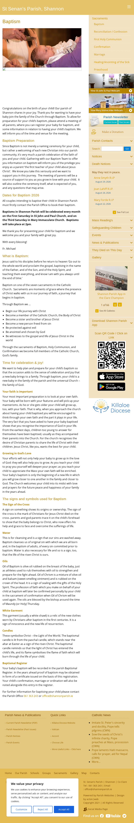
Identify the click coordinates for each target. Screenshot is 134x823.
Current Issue (110, 122)
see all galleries (107, 311)
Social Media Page (97, 809)
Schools (34, 773)
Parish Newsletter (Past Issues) (21, 729)
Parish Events (12, 743)
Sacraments (100, 18)
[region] (42, 797)
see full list (123, 212)
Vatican (55, 729)
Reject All (43, 809)
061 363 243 (31, 696)
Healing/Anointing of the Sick (111, 62)
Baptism (99, 24)
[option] (111, 283)
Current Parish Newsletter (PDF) (21, 723)
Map (84, 773)
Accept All (64, 809)
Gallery (74, 773)
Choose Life (57, 743)
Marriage (99, 54)
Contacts (95, 773)
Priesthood (101, 69)
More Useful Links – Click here (66, 749)
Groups (46, 773)
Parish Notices (13, 736)
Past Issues (124, 122)
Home (8, 773)
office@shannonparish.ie (57, 696)
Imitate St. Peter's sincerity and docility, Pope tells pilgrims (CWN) (108, 726)
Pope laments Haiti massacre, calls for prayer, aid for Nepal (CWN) (110, 754)
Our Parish (21, 773)
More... (96, 762)
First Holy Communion (108, 39)
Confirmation (102, 47)
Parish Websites (105, 795)
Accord (55, 736)
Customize (21, 809)
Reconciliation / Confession (110, 31)
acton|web (93, 799)
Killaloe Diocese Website (63, 723)
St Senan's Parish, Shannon (33, 8)
